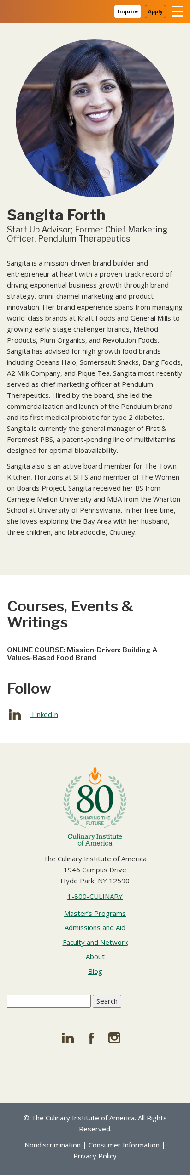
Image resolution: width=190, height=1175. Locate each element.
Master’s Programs (95, 913)
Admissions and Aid (95, 927)
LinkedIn (44, 714)
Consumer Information (124, 1144)
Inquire (128, 11)
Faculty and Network (95, 942)
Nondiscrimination (52, 1144)
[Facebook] (95, 1037)
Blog (95, 971)
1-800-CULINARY (95, 896)
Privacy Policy (95, 1155)
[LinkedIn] (71, 1037)
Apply (155, 11)
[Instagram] (119, 1037)
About (95, 956)
